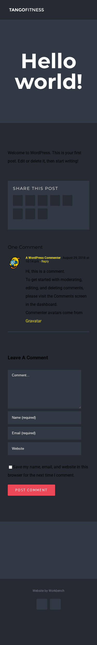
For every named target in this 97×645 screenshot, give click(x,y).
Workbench (56, 591)
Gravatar (33, 320)
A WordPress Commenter (43, 258)
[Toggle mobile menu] (87, 8)
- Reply (44, 261)
